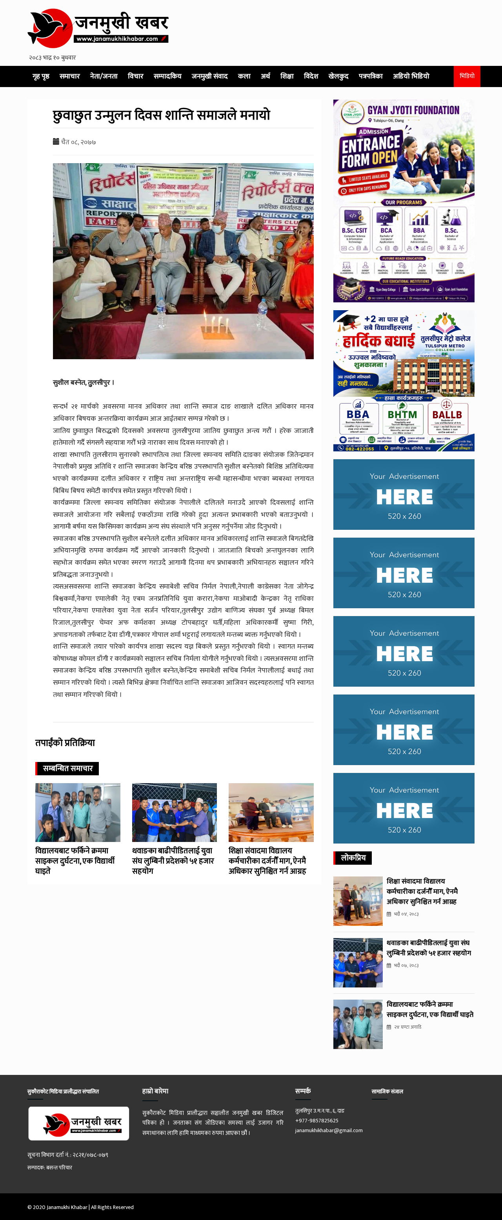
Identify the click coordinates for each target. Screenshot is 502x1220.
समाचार (70, 76)
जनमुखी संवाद (210, 76)
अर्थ (265, 76)
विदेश (311, 76)
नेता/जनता (104, 76)
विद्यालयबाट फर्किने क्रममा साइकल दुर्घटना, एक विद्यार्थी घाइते (75, 861)
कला (244, 76)
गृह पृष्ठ (41, 76)
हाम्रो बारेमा (155, 1091)
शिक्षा (287, 76)
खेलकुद (339, 76)
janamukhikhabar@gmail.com (329, 1130)
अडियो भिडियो (411, 76)
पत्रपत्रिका (371, 76)
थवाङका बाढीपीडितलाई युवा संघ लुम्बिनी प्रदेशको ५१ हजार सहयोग (173, 861)
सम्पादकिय (168, 76)
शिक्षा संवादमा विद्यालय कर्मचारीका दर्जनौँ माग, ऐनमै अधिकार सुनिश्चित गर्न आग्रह (267, 861)
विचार (136, 76)
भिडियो (467, 76)
